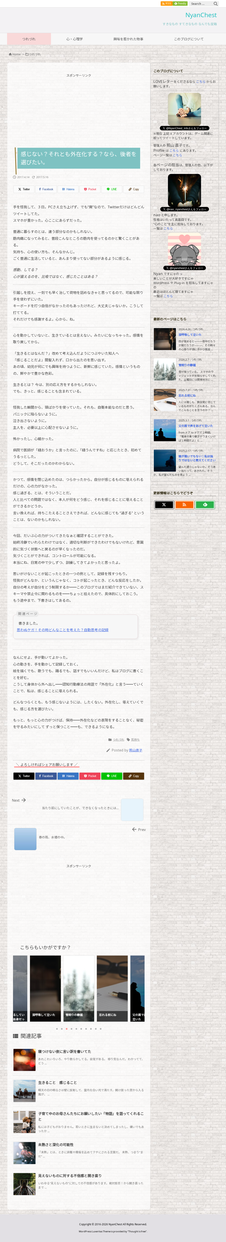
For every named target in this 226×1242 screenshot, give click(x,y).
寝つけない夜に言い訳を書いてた (64, 1051)
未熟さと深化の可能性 (55, 1144)
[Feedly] (205, 505)
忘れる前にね (187, 395)
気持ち (135, 740)
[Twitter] (164, 505)
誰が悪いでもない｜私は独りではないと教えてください (197, 458)
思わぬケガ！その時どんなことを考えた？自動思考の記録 (63, 629)
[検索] (215, 3)
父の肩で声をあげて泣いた (196, 426)
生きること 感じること (57, 1082)
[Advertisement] (98, 110)
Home (16, 54)
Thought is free (137, 1231)
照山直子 (135, 750)
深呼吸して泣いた (190, 335)
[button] (20, 986)
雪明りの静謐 (187, 365)
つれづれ (35, 54)
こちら (200, 81)
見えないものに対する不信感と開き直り (70, 1175)
